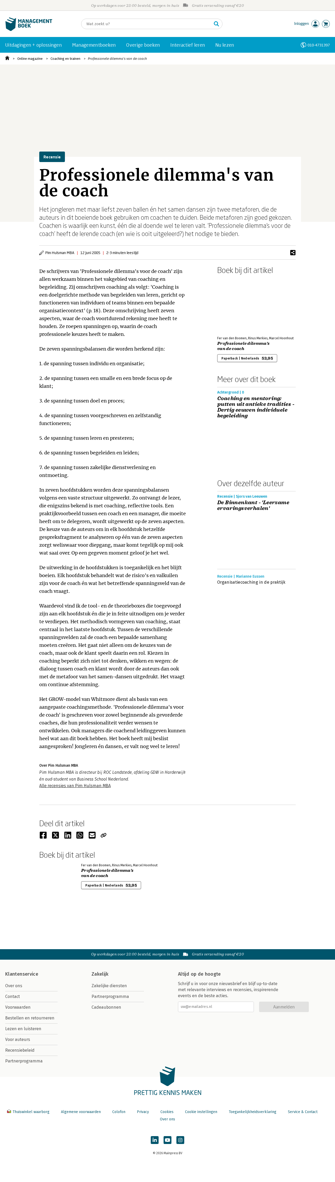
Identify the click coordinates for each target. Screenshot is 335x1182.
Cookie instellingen (201, 1112)
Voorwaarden (18, 1007)
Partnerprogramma (24, 1061)
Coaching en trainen (65, 59)
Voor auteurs (17, 1039)
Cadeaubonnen (106, 1007)
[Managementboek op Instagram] (180, 1140)
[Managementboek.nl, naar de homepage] (28, 30)
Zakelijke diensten (109, 985)
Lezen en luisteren (23, 1028)
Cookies (167, 1112)
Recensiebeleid (20, 1050)
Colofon (118, 1112)
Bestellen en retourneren (29, 1018)
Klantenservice (21, 974)
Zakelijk (100, 974)
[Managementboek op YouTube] (167, 1140)
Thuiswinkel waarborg (31, 1112)
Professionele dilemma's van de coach (117, 59)
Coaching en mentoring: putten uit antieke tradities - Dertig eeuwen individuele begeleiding (255, 407)
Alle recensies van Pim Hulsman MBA (75, 785)
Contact (12, 996)
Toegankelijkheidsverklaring (252, 1112)
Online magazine (30, 59)
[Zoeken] (216, 24)
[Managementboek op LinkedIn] (155, 1140)
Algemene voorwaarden (81, 1112)
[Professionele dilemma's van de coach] (235, 304)
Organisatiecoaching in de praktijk (251, 582)
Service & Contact (302, 1112)
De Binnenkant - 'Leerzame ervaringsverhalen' (253, 505)
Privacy (143, 1112)
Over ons (13, 985)
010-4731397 (319, 45)
